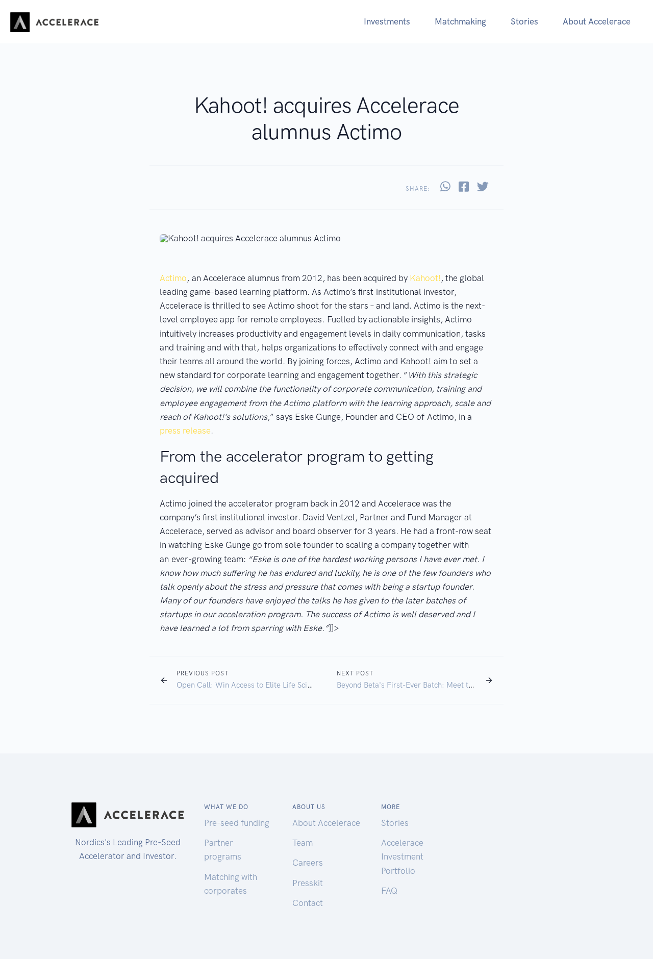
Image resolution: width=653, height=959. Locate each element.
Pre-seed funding (236, 823)
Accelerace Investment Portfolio (402, 856)
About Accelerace (597, 21)
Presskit (307, 883)
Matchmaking (460, 21)
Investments (387, 21)
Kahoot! (425, 278)
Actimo (173, 278)
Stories (524, 21)
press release (185, 430)
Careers (307, 862)
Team (302, 843)
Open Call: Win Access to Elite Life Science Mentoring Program (284, 685)
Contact (307, 903)
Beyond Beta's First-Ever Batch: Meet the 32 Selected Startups (442, 685)
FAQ (389, 891)
